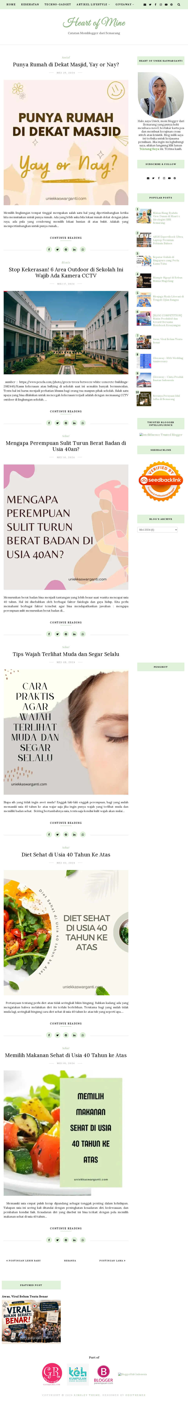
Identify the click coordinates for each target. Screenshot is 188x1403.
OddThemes (135, 1395)
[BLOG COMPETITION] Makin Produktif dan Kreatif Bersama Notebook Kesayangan (167, 320)
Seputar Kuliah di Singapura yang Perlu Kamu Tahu (166, 260)
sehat (66, 436)
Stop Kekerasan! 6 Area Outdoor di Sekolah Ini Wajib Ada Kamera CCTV (66, 272)
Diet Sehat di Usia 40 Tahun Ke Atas (66, 854)
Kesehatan (30, 4)
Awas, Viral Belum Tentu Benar (25, 1296)
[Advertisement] (160, 598)
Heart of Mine (94, 23)
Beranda (70, 1260)
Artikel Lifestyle (92, 4)
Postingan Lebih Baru (24, 1260)
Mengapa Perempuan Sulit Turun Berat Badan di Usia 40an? (66, 446)
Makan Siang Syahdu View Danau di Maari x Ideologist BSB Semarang (166, 217)
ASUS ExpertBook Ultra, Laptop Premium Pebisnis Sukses (168, 240)
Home (11, 4)
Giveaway (123, 4)
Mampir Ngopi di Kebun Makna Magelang (167, 279)
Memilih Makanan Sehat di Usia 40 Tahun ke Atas (66, 1055)
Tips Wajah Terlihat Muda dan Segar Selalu (66, 654)
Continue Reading (66, 237)
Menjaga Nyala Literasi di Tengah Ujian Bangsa (168, 298)
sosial (66, 57)
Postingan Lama (112, 1260)
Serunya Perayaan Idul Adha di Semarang (166, 397)
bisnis (66, 262)
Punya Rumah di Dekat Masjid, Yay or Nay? (66, 64)
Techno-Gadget (58, 4)
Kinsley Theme (87, 1395)
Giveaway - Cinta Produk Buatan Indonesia (168, 378)
